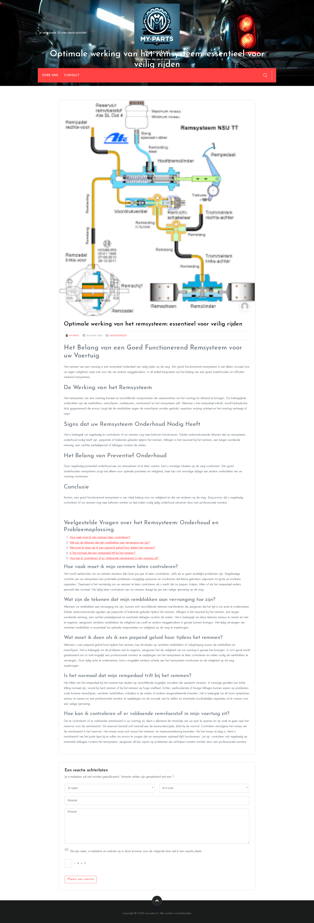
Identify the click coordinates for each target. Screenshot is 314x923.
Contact (72, 75)
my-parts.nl (157, 51)
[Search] (265, 75)
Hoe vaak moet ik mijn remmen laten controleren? (100, 537)
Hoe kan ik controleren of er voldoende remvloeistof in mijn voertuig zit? (114, 558)
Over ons (50, 75)
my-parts (74, 335)
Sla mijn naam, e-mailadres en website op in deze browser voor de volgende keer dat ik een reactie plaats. (136, 851)
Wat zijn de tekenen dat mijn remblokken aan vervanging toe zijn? (110, 542)
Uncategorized (117, 335)
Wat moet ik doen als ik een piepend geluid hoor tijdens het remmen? (112, 548)
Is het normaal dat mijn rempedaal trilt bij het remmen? (103, 553)
